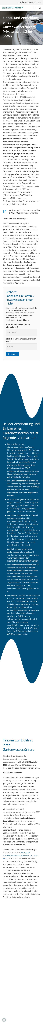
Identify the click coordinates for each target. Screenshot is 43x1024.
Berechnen (12, 354)
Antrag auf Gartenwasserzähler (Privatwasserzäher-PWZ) (20, 855)
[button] (34, 8)
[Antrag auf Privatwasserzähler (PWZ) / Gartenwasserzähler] (6, 211)
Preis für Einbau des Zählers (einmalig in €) (18, 325)
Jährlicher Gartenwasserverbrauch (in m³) (21, 340)
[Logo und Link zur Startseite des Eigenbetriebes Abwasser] (12, 8)
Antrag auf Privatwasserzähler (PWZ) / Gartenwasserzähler (24, 211)
